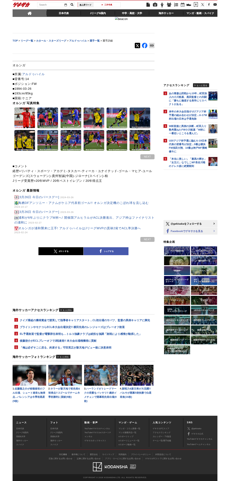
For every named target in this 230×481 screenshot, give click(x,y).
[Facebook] (208, 4)
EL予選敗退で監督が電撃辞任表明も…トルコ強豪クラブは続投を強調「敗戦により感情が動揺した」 (81, 333)
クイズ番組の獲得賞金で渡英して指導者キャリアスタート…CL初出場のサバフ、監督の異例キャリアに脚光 (85, 320)
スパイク (20, 444)
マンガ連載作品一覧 (127, 432)
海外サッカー (22, 440)
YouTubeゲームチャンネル (198, 444)
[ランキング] (176, 5)
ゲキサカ (22, 5)
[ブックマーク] (196, 5)
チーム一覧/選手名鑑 (162, 440)
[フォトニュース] (155, 5)
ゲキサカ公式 (197, 434)
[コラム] (162, 5)
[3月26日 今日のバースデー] (46, 197)
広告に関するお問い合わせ (60, 458)
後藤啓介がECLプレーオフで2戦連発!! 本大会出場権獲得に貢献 (58, 340)
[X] (202, 4)
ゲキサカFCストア (161, 428)
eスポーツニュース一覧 (129, 440)
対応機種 (63, 454)
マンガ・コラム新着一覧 (129, 428)
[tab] (30, 13)
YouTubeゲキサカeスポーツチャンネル (97, 434)
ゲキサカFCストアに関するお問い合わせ (163, 458)
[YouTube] (215, 4)
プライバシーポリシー (141, 454)
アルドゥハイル (33, 74)
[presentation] (30, 13)
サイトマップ (108, 454)
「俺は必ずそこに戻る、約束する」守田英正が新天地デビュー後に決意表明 (65, 347)
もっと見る (67, 310)
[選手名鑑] (169, 5)
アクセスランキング (162, 432)
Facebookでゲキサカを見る (186, 231)
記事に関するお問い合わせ (89, 458)
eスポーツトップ (126, 436)
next (147, 156)
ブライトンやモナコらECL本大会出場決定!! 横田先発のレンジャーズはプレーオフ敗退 (72, 327)
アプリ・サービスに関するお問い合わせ (123, 458)
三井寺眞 (108, 5)
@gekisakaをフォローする (186, 223)
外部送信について (163, 454)
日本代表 (20, 428)
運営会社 (94, 454)
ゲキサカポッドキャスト (95, 440)
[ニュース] (148, 5)
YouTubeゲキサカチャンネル (97, 428)
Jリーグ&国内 (22, 432)
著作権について (78, 454)
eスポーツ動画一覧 (127, 444)
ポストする (64, 251)
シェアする (109, 251)
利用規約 (122, 454)
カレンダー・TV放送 (162, 436)
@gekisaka (196, 428)
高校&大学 (20, 436)
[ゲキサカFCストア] (189, 5)
